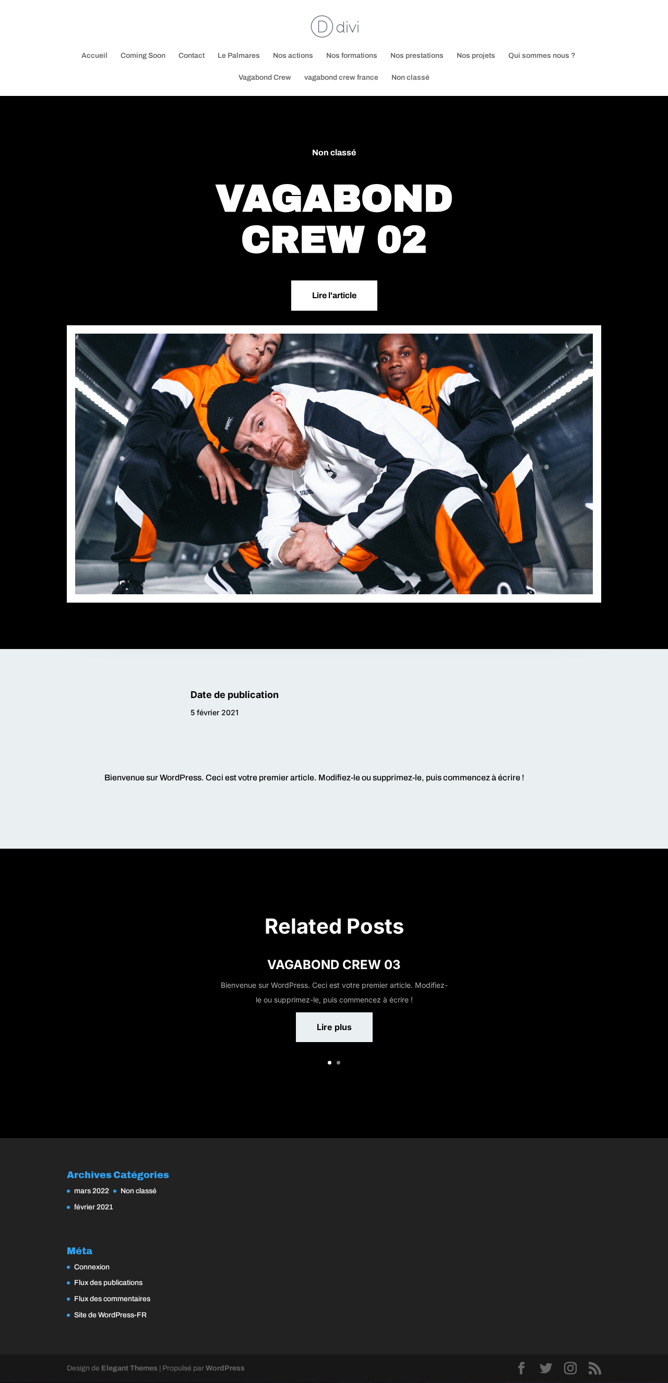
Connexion (92, 1267)
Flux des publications (108, 1283)
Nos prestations (417, 55)
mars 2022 (91, 1191)
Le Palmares (239, 55)
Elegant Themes (129, 1368)
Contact (191, 55)
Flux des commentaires (112, 1299)
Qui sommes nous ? (542, 55)
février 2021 (93, 1207)
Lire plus (334, 1027)
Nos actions (293, 55)
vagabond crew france (341, 77)
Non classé (410, 77)
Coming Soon (143, 55)
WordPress (225, 1368)
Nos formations (351, 55)
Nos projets (476, 55)
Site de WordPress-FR (110, 1315)
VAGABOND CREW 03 (334, 964)
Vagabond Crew (264, 77)
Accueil (94, 55)
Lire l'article (334, 295)
